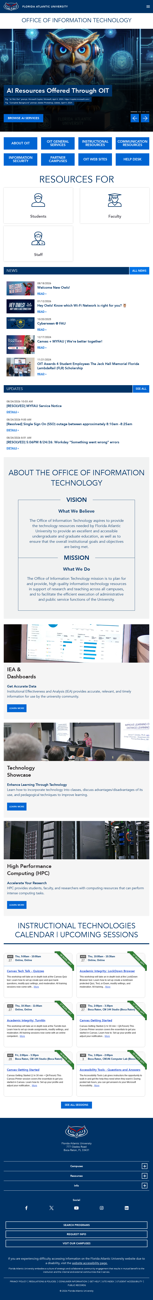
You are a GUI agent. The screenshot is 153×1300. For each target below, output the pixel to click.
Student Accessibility (129, 1281)
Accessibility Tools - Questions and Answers (110, 1070)
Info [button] (76, 1185)
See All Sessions (76, 1105)
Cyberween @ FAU (51, 323)
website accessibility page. (90, 1263)
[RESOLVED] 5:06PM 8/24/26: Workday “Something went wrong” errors (63, 442)
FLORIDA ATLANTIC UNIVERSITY (45, 6)
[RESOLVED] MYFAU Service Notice (34, 406)
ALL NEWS (139, 271)
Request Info (76, 1234)
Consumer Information (73, 1281)
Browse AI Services (23, 118)
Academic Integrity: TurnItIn (26, 1020)
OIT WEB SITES (95, 159)
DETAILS (12, 412)
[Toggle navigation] (148, 6)
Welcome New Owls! (53, 287)
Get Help (95, 1281)
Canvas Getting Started (96, 1020)
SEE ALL (141, 389)
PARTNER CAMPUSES (58, 159)
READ (41, 293)
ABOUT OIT (20, 143)
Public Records (77, 1285)
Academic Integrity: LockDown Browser (107, 971)
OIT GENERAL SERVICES (58, 143)
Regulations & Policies (42, 1281)
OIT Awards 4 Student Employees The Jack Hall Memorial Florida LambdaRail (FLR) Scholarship (88, 366)
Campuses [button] (76, 1166)
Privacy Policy (18, 1281)
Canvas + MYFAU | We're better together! (69, 341)
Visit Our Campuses (76, 1243)
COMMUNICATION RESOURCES (132, 143)
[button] (135, 118)
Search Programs (76, 1225)
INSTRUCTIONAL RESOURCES (95, 143)
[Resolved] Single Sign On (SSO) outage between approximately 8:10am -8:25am (69, 424)
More (36, 987)
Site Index (108, 1281)
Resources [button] (76, 1176)
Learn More (16, 708)
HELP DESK (132, 159)
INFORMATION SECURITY (20, 159)
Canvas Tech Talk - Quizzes (25, 971)
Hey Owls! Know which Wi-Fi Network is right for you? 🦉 (82, 305)
